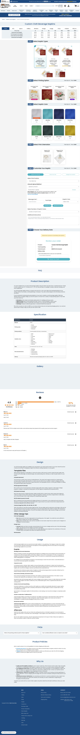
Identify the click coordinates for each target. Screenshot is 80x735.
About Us (23, 692)
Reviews (36, 28)
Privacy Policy (44, 692)
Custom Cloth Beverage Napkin (40, 61)
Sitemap (23, 720)
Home (3, 19)
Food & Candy (66, 11)
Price (5, 28)
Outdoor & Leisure (61, 11)
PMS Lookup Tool (24, 713)
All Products (3, 10)
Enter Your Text (53, 174)
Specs (20, 28)
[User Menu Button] (65, 6)
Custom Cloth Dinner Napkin (53, 61)
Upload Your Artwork (35, 174)
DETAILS (49, 1)
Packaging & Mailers (71, 11)
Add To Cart (54, 259)
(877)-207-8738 (67, 692)
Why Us (74, 28)
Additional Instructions (34, 215)
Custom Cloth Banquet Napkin (66, 61)
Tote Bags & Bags (41, 11)
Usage (51, 28)
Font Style (48, 200)
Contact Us (23, 704)
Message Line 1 (32, 199)
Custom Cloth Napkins (11, 19)
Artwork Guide (24, 724)
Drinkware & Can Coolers (28, 11)
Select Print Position (33, 178)
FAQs (59, 28)
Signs (46, 10)
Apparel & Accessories (35, 11)
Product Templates (25, 708)
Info (13, 28)
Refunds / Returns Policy (46, 694)
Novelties (77, 10)
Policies (67, 28)
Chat (62, 6)
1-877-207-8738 (59, 5)
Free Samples (15, 6)
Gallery (28, 28)
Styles (21, 5)
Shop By (8, 10)
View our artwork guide (33, 194)
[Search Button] (53, 6)
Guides (31, 5)
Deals (26, 5)
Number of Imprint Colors (37, 209)
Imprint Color (66, 199)
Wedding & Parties (51, 11)
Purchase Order (24, 706)
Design (44, 28)
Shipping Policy (44, 699)
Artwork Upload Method (34, 184)
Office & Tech (56, 11)
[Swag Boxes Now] (14, 1)
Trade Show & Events (21, 11)
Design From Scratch (70, 174)
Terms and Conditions (45, 697)
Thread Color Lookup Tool (26, 715)
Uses (22, 722)
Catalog (23, 718)
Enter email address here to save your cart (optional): (49, 253)
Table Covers (14, 10)
